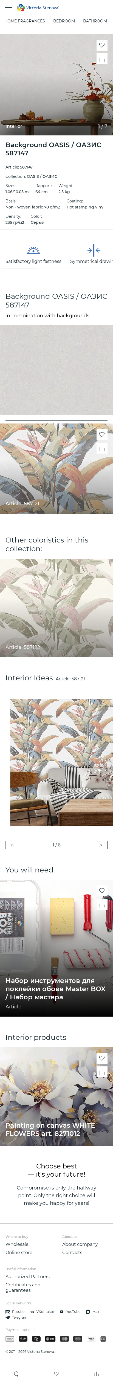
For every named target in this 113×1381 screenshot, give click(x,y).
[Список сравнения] (96, 1374)
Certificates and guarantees (23, 1287)
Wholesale (17, 1244)
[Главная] (49, 8)
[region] (56, 254)
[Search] (16, 1374)
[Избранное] (56, 1374)
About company (80, 1244)
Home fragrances (24, 21)
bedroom (64, 21)
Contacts (72, 1252)
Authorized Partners (27, 1276)
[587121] (56, 761)
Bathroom (95, 21)
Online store (18, 1252)
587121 (78, 678)
